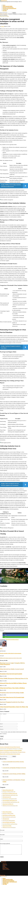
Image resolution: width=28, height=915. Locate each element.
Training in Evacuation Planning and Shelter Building (11, 750)
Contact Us (5, 9)
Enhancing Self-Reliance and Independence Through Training (12, 752)
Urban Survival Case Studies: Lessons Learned (12, 669)
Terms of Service (6, 869)
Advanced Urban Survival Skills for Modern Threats (13, 683)
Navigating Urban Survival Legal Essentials (11, 673)
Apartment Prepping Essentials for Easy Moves (12, 702)
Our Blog (5, 10)
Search (14, 12)
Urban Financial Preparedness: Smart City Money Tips (14, 706)
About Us (5, 863)
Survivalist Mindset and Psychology (11, 802)
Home (4, 5)
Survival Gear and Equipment (9, 8)
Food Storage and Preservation (10, 793)
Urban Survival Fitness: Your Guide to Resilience (12, 688)
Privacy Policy (5, 868)
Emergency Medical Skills (9, 791)
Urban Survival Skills (7, 6)
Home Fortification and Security (10, 795)
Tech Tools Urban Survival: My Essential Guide (12, 697)
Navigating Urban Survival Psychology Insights (12, 692)
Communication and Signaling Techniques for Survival (11, 748)
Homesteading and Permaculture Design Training (10, 753)
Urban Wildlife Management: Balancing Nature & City (14, 678)
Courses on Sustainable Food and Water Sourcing (10, 746)
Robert (2, 26)
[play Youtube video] (14, 576)
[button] (4, 633)
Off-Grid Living (7, 796)
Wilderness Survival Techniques (10, 805)
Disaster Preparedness (8, 7)
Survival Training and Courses (10, 800)
